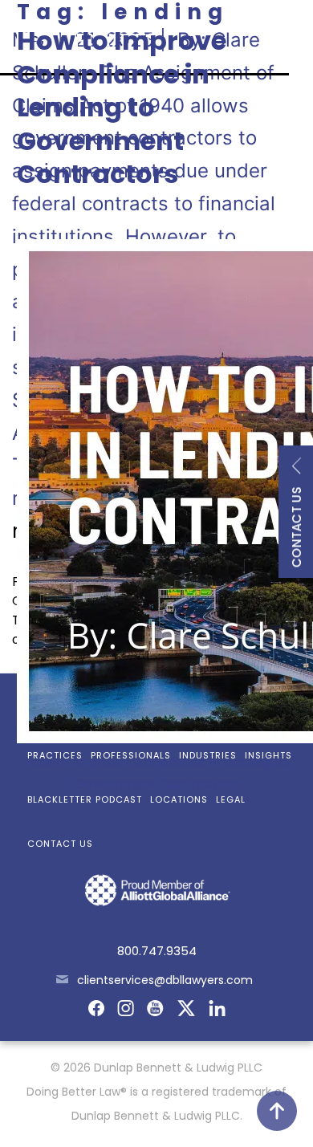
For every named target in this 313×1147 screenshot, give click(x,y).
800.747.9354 (157, 950)
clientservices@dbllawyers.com (165, 980)
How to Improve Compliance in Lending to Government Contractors (121, 107)
